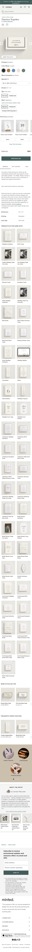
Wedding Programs (22, 398)
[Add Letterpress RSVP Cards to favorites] (29, 423)
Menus (19, 380)
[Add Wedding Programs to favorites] (29, 385)
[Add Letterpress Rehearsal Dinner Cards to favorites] (29, 483)
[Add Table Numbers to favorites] (14, 385)
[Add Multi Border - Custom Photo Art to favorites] (8, 815)
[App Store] (8, 935)
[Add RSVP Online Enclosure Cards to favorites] (29, 307)
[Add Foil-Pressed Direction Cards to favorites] (14, 602)
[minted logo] (9, 7)
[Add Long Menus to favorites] (14, 366)
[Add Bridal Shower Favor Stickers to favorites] (29, 522)
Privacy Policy (15, 944)
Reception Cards (21, 282)
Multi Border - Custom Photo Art (4, 826)
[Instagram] (19, 939)
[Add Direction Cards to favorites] (14, 268)
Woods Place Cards (20, 735)
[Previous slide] (1, 43)
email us (18, 204)
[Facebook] (13, 939)
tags (26, 166)
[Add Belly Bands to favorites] (14, 307)
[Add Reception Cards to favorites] (29, 268)
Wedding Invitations (7, 244)
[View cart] (28, 7)
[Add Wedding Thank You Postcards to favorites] (29, 287)
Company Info (6, 918)
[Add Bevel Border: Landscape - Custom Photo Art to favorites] (19, 815)
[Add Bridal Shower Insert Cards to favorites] (14, 562)
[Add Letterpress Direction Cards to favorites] (29, 463)
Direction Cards (6, 282)
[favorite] (7, 24)
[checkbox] (7, 139)
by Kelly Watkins (5, 705)
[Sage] (23, 70)
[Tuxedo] (3, 70)
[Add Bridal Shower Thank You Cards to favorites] (14, 522)
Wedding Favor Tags (7, 417)
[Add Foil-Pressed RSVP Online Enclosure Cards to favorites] (29, 622)
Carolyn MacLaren (8, 21)
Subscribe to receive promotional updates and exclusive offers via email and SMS (15, 854)
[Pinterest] (15, 939)
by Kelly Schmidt (20, 737)
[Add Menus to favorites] (29, 366)
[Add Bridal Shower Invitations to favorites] (29, 502)
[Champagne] (8, 70)
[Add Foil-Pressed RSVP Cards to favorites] (29, 582)
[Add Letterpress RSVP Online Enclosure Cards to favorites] (14, 463)
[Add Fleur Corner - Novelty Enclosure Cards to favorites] (31, 815)
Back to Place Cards (7, 17)
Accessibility (27, 944)
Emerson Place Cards (6, 703)
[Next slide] (30, 43)
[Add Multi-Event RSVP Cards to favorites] (14, 326)
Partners (5, 926)
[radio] (4, 95)
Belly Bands (5, 320)
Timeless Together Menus (6, 735)
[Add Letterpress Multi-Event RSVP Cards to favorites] (29, 443)
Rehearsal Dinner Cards (23, 340)
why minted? (16, 166)
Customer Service (7, 922)
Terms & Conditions (6, 944)
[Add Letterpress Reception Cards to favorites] (14, 443)
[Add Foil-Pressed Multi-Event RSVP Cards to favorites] (14, 642)
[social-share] (2, 24)
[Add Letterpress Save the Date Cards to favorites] (14, 502)
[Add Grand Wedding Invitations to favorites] (14, 346)
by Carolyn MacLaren (6, 737)
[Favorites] (24, 7)
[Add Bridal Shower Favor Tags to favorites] (14, 542)
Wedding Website (22, 360)
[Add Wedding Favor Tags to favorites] (14, 403)
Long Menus (5, 380)
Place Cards (11, 844)
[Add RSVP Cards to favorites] (29, 230)
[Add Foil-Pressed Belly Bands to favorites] (14, 622)
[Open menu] (3, 7)
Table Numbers (6, 398)
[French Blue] (13, 70)
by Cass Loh (19, 705)
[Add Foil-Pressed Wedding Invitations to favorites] (14, 582)
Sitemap (21, 944)
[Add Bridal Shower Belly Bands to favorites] (29, 542)
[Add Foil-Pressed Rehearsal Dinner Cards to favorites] (29, 642)
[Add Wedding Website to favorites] (29, 346)
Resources (5, 930)
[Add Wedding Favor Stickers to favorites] (29, 403)
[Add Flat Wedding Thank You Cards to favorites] (29, 248)
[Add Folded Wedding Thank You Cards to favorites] (14, 248)
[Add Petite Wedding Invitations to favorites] (14, 287)
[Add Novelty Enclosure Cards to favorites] (29, 562)
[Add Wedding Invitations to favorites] (14, 230)
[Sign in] (21, 7)
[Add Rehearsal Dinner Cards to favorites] (29, 326)
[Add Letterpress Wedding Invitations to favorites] (14, 423)
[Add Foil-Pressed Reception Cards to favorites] (29, 602)
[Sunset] (18, 70)
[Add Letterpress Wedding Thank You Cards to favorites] (14, 483)
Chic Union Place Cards (21, 703)
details (5, 166)
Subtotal (4, 151)
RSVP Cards (20, 244)
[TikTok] (17, 939)
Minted (3, 844)
